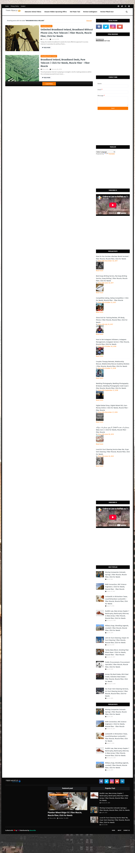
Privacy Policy (15, 6)
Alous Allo (46, 39)
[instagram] (125, 6)
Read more (99, 271)
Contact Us (126, 830)
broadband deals (46, 26)
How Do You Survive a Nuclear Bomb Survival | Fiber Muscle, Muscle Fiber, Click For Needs (112, 257)
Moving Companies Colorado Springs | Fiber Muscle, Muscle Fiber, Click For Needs (116, 574)
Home (7, 6)
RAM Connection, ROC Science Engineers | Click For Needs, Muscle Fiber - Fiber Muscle (115, 586)
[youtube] (120, 27)
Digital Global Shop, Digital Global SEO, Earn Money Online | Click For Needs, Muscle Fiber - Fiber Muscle (112, 408)
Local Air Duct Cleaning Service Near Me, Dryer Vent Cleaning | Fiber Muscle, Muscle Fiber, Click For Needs (113, 451)
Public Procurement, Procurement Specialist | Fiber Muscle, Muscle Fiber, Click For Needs (117, 664)
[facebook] (118, 6)
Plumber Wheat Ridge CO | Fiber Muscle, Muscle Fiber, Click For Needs (65, 814)
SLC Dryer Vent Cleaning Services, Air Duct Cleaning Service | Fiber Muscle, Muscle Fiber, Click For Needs (117, 692)
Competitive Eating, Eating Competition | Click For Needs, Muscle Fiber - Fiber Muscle (112, 299)
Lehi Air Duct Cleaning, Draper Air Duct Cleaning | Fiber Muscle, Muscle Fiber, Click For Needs (117, 640)
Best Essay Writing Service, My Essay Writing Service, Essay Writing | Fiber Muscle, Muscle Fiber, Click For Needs (111, 278)
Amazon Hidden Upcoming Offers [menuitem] (55, 12)
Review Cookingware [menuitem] (90, 12)
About (119, 830)
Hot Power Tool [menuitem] (75, 12)
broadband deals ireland (48, 56)
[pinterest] (129, 6)
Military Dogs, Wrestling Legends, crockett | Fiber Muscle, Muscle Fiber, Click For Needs (117, 628)
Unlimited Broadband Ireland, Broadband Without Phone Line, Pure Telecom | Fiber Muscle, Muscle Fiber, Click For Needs (67, 33)
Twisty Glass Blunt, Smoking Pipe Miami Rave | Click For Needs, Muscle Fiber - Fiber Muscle (117, 652)
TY (18, 830)
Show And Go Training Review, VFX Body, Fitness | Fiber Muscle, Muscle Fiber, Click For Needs (112, 320)
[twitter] (122, 6)
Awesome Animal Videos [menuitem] (33, 12)
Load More (49, 84)
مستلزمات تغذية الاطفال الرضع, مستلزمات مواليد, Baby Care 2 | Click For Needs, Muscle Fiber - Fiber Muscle (112, 429)
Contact (23, 6)
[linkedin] (122, 781)
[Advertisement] (113, 58)
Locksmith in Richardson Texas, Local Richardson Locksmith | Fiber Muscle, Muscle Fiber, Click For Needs (116, 600)
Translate (111, 154)
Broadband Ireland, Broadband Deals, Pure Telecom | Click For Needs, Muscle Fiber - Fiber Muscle (65, 63)
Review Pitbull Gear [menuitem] (107, 12)
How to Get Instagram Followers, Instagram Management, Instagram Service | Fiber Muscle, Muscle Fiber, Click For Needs (112, 342)
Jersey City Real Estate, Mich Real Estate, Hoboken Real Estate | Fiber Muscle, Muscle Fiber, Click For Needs (116, 677)
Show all (89, 20)
